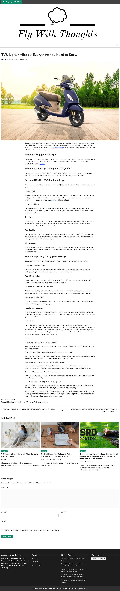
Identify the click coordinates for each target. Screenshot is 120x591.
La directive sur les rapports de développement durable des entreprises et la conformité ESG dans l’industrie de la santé (99, 456)
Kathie (3, 459)
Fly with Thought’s (17, 561)
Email (63, 512)
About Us (34, 558)
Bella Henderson (45, 459)
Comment (5, 487)
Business (11, 399)
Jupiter (22, 402)
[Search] (117, 45)
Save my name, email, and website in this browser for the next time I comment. (31, 530)
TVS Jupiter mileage (58, 148)
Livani (24, 59)
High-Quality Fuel (13, 402)
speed (52, 200)
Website (4, 521)
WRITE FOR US (36, 565)
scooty (42, 164)
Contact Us (34, 562)
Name (4, 512)
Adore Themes (82, 588)
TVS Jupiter (29, 402)
